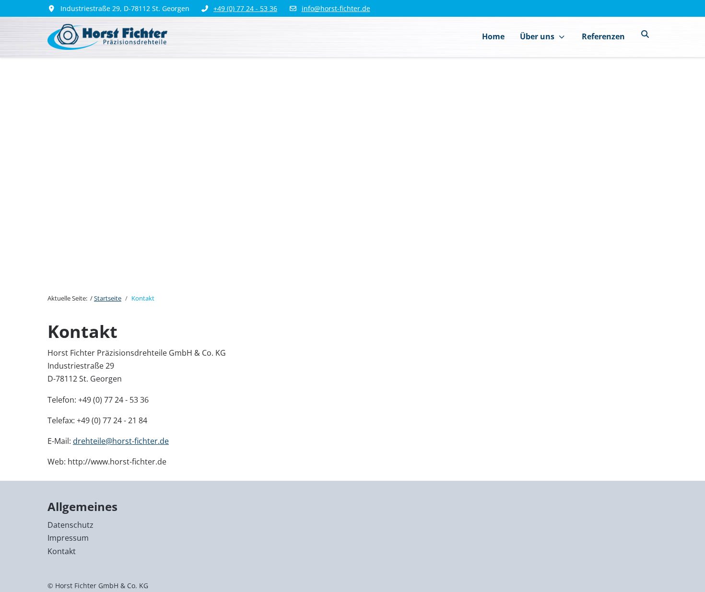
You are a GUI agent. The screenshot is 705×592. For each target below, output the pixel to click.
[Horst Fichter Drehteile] (107, 36)
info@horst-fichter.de (336, 8)
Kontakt (61, 551)
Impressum (68, 538)
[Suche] (645, 34)
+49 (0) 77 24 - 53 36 (245, 8)
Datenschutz (70, 525)
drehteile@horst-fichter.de (121, 441)
